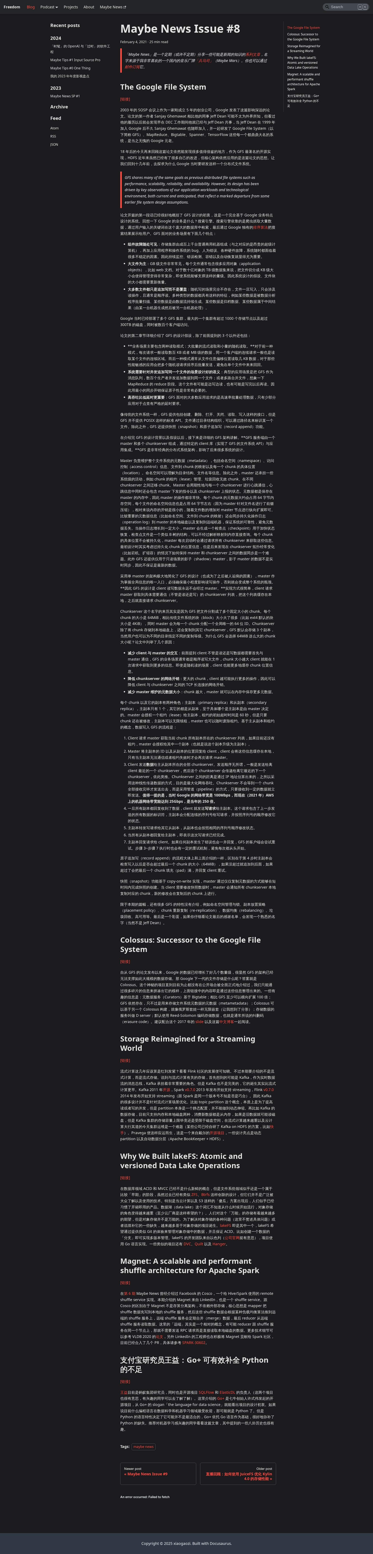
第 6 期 (129, 1293)
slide (199, 1021)
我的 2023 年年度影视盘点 (69, 76)
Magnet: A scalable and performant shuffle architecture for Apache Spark (303, 81)
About (89, 7)
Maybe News (111, 7)
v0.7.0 (190, 1089)
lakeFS (225, 1225)
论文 (159, 1336)
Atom (54, 128)
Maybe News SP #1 (65, 96)
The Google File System (303, 28)
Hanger (219, 1243)
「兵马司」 (204, 60)
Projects (71, 7)
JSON (54, 144)
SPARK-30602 (193, 1342)
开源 (166, 1089)
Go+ (220, 1398)
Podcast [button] (47, 7)
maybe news (143, 1446)
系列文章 (252, 54)
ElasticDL (227, 1392)
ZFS (194, 1194)
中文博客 (226, 1021)
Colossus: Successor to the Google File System (303, 36)
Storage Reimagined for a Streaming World (303, 48)
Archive (59, 106)
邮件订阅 (132, 66)
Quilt (199, 1243)
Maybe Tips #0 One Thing (70, 68)
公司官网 (232, 1237)
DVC (187, 1243)
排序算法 (260, 227)
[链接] (125, 99)
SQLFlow (206, 1392)
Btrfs (205, 1194)
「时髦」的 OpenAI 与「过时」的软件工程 (80, 49)
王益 (124, 1392)
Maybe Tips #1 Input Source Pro (75, 60)
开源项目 (217, 1132)
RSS (53, 136)
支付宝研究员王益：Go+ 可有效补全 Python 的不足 (303, 101)
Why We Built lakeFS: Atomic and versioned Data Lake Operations (302, 63)
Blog (31, 7)
